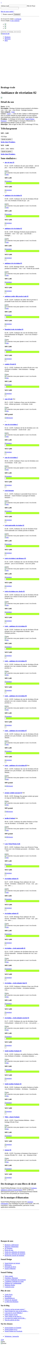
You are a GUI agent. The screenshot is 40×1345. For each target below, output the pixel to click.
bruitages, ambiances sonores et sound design (19, 1189)
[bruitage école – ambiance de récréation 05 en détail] (7, 675)
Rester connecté (8, 14)
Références (8, 1265)
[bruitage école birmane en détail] (7, 504)
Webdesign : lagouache (12, 1336)
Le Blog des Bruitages (11, 1301)
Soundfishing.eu (10, 1298)
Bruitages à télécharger (12, 1245)
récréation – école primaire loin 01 (16, 983)
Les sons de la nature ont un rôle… (15, 1318)
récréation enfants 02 (11, 913)
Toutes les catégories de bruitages (15, 1252)
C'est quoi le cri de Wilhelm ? (14, 1313)
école (13, 112)
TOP (2, 1340)
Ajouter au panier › (7, 139)
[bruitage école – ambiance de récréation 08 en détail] (7, 779)
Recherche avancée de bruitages (14, 1255)
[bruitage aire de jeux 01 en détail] (7, 174)
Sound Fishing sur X (11, 1329)
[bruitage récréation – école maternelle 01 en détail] (7, 962)
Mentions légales (10, 1285)
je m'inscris (17, 19)
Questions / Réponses (11, 1278)
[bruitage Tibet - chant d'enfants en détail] (7, 1129)
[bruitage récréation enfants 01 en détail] (7, 892)
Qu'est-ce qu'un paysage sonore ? (15, 1309)
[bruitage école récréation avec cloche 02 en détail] (7, 605)
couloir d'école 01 (10, 364)
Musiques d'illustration (11, 1246)
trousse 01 (8, 1150)
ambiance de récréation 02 (13, 228)
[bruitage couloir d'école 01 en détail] (7, 378)
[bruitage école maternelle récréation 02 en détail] (7, 537)
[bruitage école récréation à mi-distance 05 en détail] (7, 570)
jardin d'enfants (10, 818)
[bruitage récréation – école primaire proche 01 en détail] (7, 1030)
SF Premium (8, 1248)
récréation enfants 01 (11, 878)
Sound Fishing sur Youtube (13, 1327)
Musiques (8, 39)
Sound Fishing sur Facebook (13, 1331)
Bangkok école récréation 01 (14, 329)
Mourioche (8, 1296)
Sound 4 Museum (10, 1268)
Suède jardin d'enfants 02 (13, 1084)
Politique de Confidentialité (13, 1283)
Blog (6, 40)
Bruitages (7, 37)
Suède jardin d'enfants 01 (13, 1051)
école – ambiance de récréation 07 (16, 730)
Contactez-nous (9, 1287)
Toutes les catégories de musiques (15, 1254)
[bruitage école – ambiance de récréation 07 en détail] (7, 744)
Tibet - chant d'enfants (12, 1117)
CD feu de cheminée (11, 1300)
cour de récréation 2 (11, 424)
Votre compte (9, 1276)
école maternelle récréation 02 (14, 525)
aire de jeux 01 (9, 162)
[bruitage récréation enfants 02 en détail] (7, 927)
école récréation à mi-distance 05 (15, 558)
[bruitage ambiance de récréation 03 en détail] (7, 275)
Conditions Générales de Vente (14, 1281)
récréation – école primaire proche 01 (17, 1018)
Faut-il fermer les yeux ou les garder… (16, 1311)
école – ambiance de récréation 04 (16, 626)
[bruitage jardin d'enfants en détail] (7, 830)
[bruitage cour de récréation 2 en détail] (7, 436)
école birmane (9, 490)
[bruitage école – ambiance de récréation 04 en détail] (7, 640)
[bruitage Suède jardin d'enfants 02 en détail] (7, 1096)
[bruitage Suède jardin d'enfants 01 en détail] (7, 1063)
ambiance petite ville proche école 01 (16, 296)
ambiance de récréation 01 (13, 195)
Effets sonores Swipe (11, 1314)
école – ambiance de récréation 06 (16, 696)
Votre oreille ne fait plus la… (13, 1316)
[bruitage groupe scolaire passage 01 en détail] (7, 805)
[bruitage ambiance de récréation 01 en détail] (7, 207)
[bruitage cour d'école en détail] (7, 411)
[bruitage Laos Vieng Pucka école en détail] (7, 857)
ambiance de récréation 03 (13, 263)
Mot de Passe (31, 6)
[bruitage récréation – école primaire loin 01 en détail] (7, 997)
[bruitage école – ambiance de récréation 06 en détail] (7, 710)
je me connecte (14, 20)
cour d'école (9, 399)
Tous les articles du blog (12, 1320)
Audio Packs (9, 1294)
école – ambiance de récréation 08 (16, 765)
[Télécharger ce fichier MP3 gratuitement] (9, 418)
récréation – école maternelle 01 (15, 948)
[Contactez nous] (5, 24)
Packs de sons (9, 1250)
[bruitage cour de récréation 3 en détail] (7, 469)
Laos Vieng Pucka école (12, 844)
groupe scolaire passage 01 (13, 793)
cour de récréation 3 (11, 457)
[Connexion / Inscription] (5, 26)
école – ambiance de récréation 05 (16, 661)
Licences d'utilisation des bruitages (15, 1280)
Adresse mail (5, 6)
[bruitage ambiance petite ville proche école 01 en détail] (7, 308)
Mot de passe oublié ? (7, 11)
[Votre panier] (5, 28)
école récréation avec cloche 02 (15, 591)
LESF (9, 114)
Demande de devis (10, 1267)
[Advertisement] (20, 63)
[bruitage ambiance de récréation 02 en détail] (7, 242)
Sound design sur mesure (12, 1263)
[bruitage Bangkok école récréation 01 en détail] (7, 343)
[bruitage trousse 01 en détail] (7, 1162)
